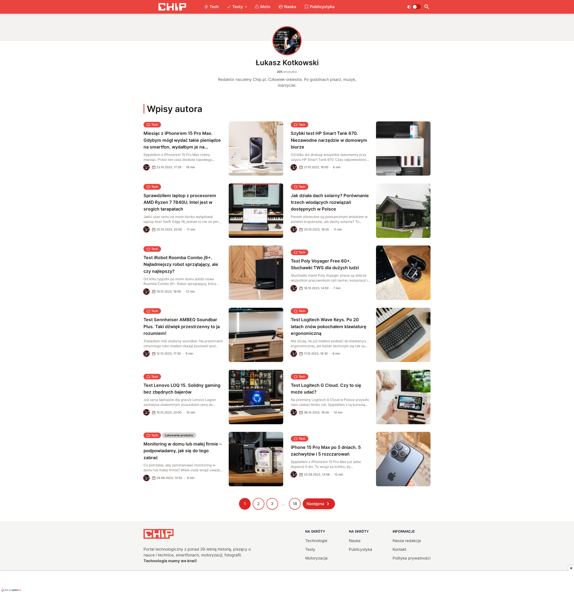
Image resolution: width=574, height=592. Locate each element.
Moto (265, 6)
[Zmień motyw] (414, 6)
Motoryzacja (316, 558)
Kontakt (399, 549)
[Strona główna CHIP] (172, 7)
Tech (214, 6)
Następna (315, 503)
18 (295, 503)
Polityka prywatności (411, 558)
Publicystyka (322, 6)
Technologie (316, 540)
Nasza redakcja (407, 540)
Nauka (290, 6)
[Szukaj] (426, 7)
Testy (237, 6)
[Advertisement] (287, 582)
